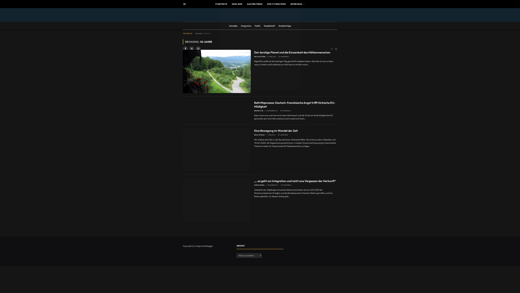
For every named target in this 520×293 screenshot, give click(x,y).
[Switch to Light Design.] (331, 49)
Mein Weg (237, 4)
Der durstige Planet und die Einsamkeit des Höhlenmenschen (292, 52)
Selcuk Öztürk (259, 56)
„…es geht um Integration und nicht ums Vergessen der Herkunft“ (295, 181)
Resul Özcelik (259, 135)
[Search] (336, 49)
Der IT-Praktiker (276, 4)
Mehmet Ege (258, 111)
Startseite (221, 4)
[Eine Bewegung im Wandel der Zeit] (217, 149)
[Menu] (184, 4)
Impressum (296, 4)
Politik (257, 26)
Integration (246, 26)
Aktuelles (233, 26)
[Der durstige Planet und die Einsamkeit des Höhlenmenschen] (217, 71)
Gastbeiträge (254, 4)
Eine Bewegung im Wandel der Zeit (276, 130)
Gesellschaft (269, 26)
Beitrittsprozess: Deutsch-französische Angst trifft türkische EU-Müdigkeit (294, 104)
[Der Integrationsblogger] (260, 49)
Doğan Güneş (259, 185)
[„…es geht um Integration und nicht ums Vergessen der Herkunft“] (217, 200)
